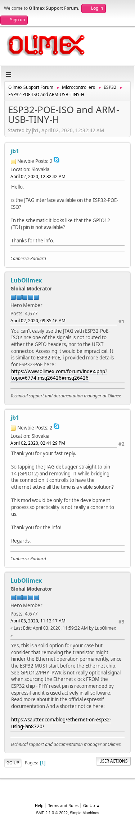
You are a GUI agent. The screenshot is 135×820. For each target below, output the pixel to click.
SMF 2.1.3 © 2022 (52, 813)
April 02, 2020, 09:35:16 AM (38, 321)
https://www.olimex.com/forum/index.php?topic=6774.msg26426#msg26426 (59, 374)
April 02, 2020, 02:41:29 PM (37, 443)
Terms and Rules (63, 805)
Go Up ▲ (91, 805)
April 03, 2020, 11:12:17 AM (38, 621)
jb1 (14, 151)
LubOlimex (26, 280)
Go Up (12, 762)
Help (39, 805)
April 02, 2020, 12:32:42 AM (38, 176)
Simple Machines (84, 813)
